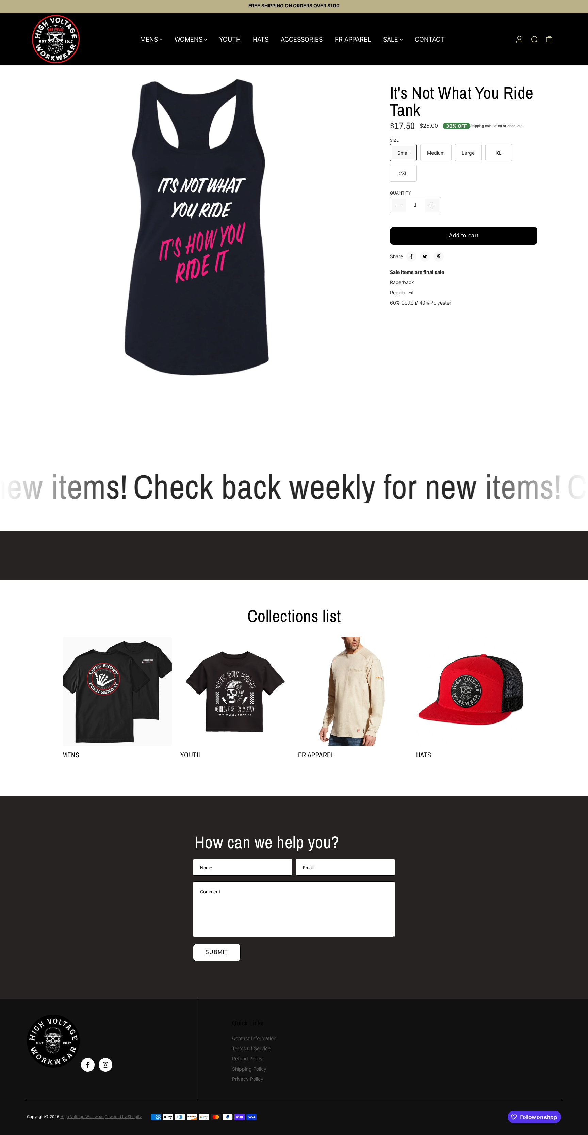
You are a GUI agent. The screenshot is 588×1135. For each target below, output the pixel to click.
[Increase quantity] (432, 205)
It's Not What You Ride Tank (462, 101)
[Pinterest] (439, 256)
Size (394, 140)
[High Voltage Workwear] (74, 39)
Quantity (400, 193)
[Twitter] (425, 256)
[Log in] (519, 39)
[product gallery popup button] (356, 410)
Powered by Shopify (123, 1116)
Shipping (477, 126)
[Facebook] (411, 256)
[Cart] (549, 39)
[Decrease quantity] (399, 205)
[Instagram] (105, 1065)
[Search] (534, 39)
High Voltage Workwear (82, 1116)
